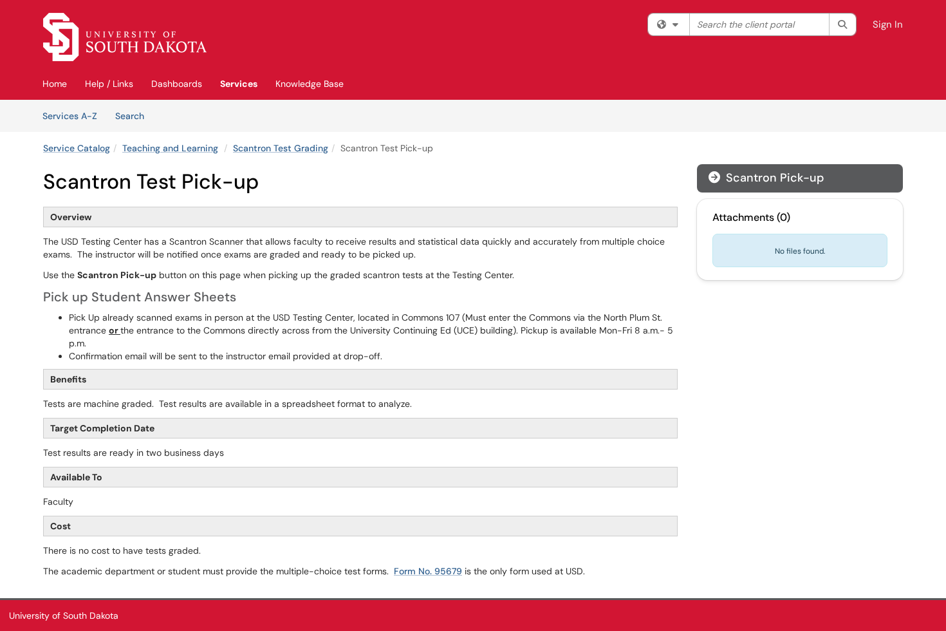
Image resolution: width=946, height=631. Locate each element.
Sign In (888, 24)
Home (54, 83)
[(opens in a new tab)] (125, 37)
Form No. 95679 (428, 571)
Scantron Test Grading (280, 148)
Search (134, 115)
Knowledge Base (309, 83)
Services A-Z (69, 116)
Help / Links (109, 83)
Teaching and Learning (170, 148)
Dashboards (176, 83)
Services (238, 83)
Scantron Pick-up (766, 177)
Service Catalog (76, 148)
